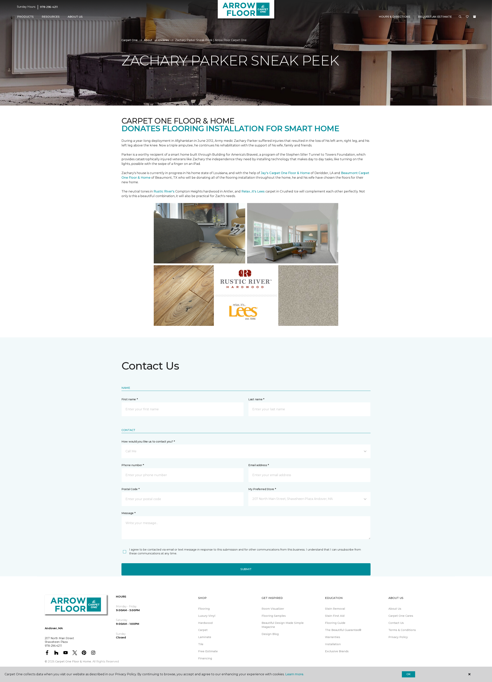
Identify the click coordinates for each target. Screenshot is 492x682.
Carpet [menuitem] (203, 630)
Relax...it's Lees (253, 191)
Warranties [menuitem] (332, 637)
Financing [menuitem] (205, 658)
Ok (408, 674)
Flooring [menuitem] (204, 608)
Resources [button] (51, 16)
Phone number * (132, 465)
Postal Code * (130, 489)
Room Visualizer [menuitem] (273, 608)
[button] (460, 17)
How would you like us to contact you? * (148, 441)
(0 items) (474, 16)
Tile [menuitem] (200, 644)
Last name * (256, 399)
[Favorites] (467, 17)
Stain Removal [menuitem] (335, 608)
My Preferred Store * (262, 489)
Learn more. (294, 674)
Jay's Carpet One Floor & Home (285, 173)
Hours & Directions (394, 16)
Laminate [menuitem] (204, 637)
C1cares (163, 40)
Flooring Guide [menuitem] (335, 623)
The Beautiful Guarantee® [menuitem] (343, 630)
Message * (128, 513)
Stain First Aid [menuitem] (334, 616)
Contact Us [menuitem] (396, 623)
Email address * (258, 465)
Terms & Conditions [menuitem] (402, 630)
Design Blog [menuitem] (270, 634)
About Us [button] (75, 16)
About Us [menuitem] (394, 608)
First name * (129, 399)
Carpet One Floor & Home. (73, 661)
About (148, 40)
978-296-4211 (49, 7)
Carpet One (129, 40)
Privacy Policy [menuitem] (398, 637)
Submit (246, 569)
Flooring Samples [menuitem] (274, 616)
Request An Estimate (435, 16)
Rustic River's (164, 191)
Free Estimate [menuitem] (208, 651)
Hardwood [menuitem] (205, 623)
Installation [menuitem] (333, 644)
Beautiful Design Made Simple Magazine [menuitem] (283, 625)
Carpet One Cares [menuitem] (400, 616)
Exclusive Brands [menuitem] (337, 651)
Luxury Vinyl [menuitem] (206, 616)
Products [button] (25, 16)
